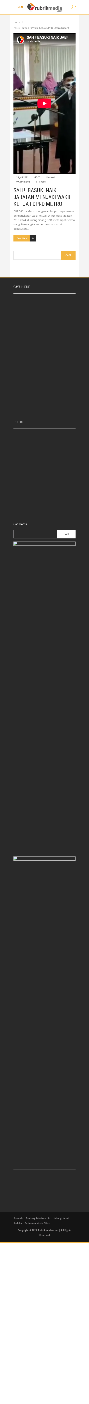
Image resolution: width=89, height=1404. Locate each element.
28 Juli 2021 (22, 177)
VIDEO (37, 177)
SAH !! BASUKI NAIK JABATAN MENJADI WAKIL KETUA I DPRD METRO (42, 197)
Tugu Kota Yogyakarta (46, 471)
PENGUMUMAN (27, 489)
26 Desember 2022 (45, 341)
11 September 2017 (45, 509)
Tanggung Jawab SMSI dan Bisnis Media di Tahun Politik (51, 335)
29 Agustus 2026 (43, 442)
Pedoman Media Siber (37, 1223)
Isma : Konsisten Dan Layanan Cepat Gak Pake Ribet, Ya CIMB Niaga (53, 301)
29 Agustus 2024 (44, 325)
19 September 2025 (45, 460)
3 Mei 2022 (41, 357)
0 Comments (23, 181)
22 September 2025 (46, 309)
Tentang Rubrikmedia (38, 1218)
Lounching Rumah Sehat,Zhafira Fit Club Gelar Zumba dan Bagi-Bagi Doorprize (53, 386)
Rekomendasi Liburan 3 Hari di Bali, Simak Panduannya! (52, 319)
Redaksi (50, 177)
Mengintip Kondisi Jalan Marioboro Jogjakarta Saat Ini (51, 503)
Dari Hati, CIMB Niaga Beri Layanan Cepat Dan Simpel (49, 454)
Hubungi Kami (61, 1218)
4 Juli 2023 (24, 493)
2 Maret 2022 (42, 394)
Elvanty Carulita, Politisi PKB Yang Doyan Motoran (51, 351)
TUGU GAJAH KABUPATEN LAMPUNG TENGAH (49, 435)
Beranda (18, 1218)
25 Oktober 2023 (43, 475)
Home (16, 22)
